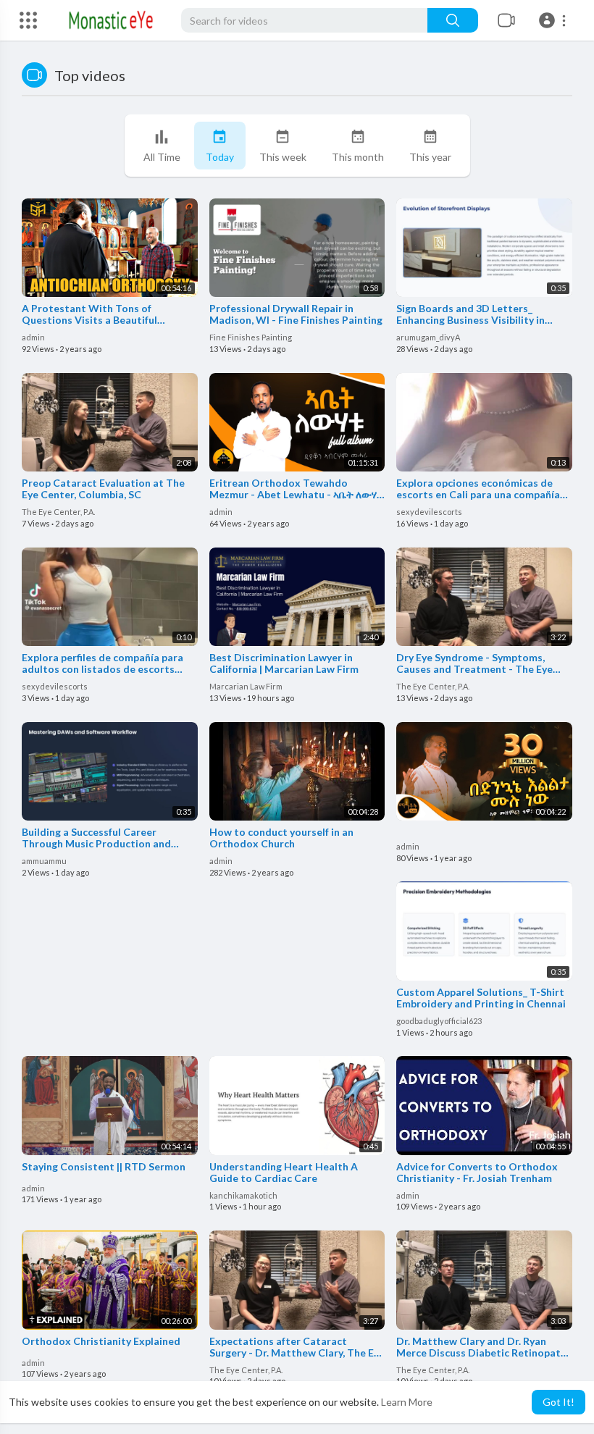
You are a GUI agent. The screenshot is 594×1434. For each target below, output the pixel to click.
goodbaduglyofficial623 (439, 1021)
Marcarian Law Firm (246, 686)
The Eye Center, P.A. (58, 511)
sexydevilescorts (429, 511)
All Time (161, 157)
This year (430, 157)
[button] (554, 20)
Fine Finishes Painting (250, 337)
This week (282, 157)
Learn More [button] (406, 1402)
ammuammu (44, 860)
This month (358, 157)
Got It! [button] (558, 1402)
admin (33, 337)
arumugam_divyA (428, 337)
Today (220, 157)
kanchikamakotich (243, 1195)
